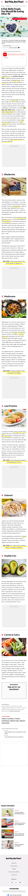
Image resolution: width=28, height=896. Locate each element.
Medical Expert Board (7, 112)
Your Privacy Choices (15, 895)
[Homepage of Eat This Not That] (14, 858)
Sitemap (14, 869)
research (4, 82)
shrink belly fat (6, 76)
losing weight (14, 100)
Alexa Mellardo (7, 45)
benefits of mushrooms (19, 332)
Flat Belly (10, 718)
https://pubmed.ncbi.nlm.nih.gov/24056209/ (14, 737)
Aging (4, 718)
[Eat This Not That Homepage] (14, 2)
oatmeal (24, 536)
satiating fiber (16, 206)
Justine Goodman (13, 47)
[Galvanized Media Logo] (14, 888)
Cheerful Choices (16, 80)
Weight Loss (8, 6)
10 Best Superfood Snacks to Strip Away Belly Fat (13, 140)
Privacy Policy (14, 866)
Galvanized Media (12, 890)
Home (2, 6)
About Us (14, 863)
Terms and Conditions (14, 871)
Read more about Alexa (15, 711)
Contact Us (14, 874)
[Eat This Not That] (14, 684)
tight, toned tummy (6, 435)
